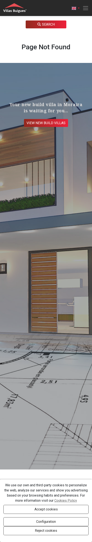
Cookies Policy (65, 500)
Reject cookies (46, 531)
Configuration (46, 522)
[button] (75, 8)
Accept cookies (46, 509)
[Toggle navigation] (84, 8)
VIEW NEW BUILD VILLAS (46, 123)
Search (48, 24)
